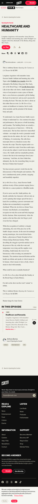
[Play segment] (34, 322)
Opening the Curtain (7, 23)
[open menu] (3, 3)
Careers (4, 438)
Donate (32, 3)
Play (7, 47)
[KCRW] (5, 384)
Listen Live (9, 3)
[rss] (14, 48)
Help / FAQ (5, 441)
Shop (21, 444)
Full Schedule (24, 418)
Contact (4, 447)
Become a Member (26, 434)
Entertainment (15, 345)
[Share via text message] (22, 53)
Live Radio (23, 408)
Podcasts (23, 414)
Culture (6, 345)
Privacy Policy (18, 495)
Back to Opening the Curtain (12, 17)
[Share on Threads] (15, 53)
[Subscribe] (34, 395)
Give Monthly (19, 471)
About (4, 434)
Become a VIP (24, 438)
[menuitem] (19, 47)
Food (3, 417)
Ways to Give (24, 441)
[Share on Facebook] (12, 53)
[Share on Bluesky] (19, 53)
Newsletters (5, 444)
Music (22, 411)
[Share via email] (26, 53)
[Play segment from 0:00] (3, 312)
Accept (14, 501)
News (3, 411)
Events (4, 423)
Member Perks (24, 447)
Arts (24, 345)
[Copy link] (8, 53)
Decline (5, 501)
